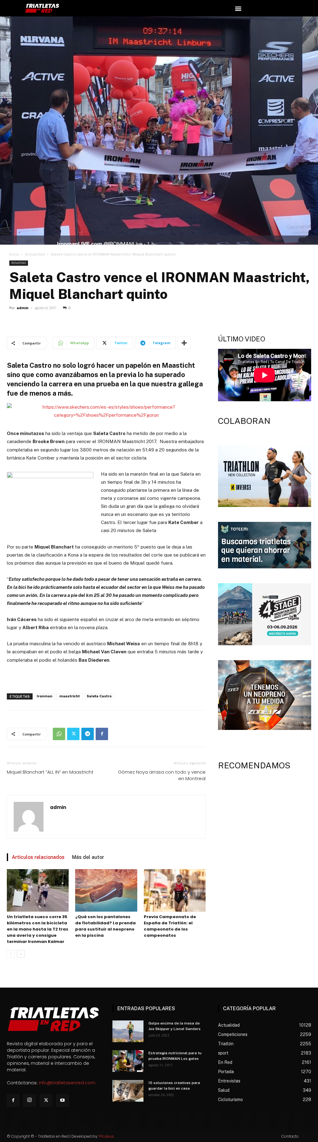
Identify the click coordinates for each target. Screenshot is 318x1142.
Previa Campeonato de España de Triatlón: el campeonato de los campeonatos (170, 926)
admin (23, 308)
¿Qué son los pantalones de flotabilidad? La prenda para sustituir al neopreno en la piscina (105, 926)
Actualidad (35, 254)
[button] (238, 8)
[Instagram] (29, 1100)
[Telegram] (87, 734)
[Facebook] (102, 734)
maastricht (69, 696)
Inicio (14, 254)
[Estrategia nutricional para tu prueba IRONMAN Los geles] (127, 1061)
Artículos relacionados (38, 857)
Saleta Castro (99, 696)
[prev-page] (11, 954)
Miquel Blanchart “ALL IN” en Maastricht (50, 772)
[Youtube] (62, 1100)
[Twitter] (73, 734)
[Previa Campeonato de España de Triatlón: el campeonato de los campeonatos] (175, 890)
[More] (184, 343)
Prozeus (106, 1136)
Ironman (44, 696)
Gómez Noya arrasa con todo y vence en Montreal (162, 775)
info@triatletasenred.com (67, 1083)
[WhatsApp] (59, 734)
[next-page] (21, 954)
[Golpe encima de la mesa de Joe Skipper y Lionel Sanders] (127, 1031)
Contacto (290, 1136)
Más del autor (88, 857)
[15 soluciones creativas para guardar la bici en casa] (127, 1091)
